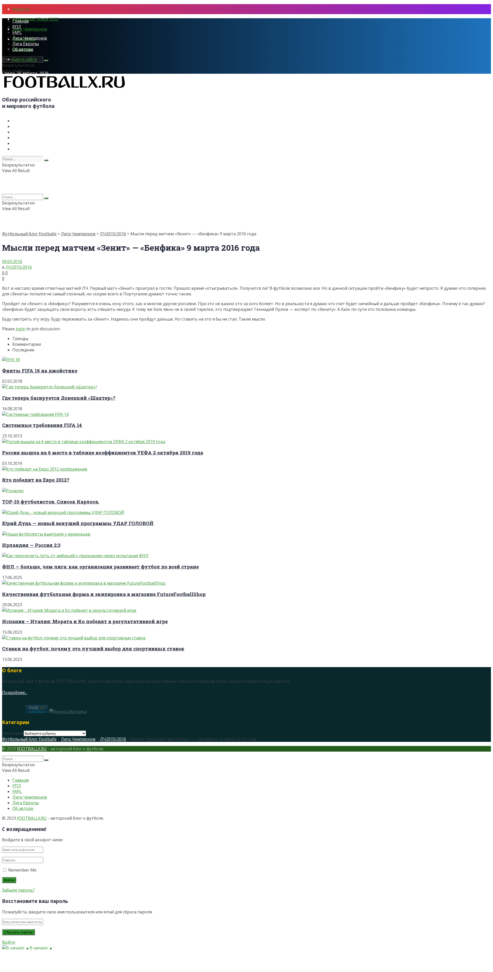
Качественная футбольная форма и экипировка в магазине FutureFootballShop (104, 594)
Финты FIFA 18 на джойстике (39, 370)
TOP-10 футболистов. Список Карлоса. (50, 501)
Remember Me (22, 870)
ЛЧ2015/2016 (113, 234)
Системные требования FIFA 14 (42, 425)
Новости (21, 9)
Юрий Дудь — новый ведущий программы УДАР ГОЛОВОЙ (78, 523)
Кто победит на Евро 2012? (35, 479)
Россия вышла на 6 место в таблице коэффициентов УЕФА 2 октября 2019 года (102, 452)
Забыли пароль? (18, 890)
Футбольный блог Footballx (29, 234)
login (20, 329)
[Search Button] (46, 60)
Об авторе (22, 49)
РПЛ (16, 27)
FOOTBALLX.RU (32, 749)
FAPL (17, 32)
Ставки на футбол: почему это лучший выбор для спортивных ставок (93, 648)
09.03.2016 (12, 261)
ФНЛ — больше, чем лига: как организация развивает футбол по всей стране (100, 566)
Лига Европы (25, 43)
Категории (13, 733)
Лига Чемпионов (29, 29)
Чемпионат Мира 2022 (35, 19)
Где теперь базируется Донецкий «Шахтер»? (58, 398)
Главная (20, 21)
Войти (8, 942)
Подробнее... (14, 692)
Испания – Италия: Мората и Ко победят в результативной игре (85, 621)
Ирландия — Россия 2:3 (31, 545)
